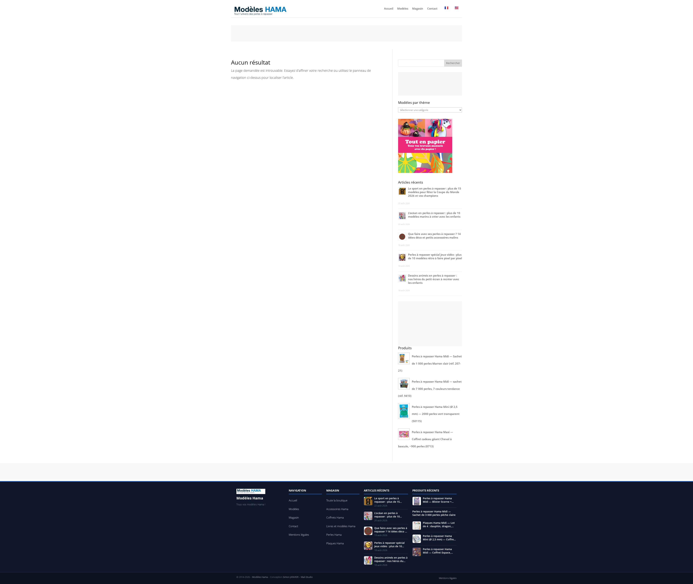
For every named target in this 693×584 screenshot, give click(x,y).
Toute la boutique (336, 500)
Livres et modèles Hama (340, 526)
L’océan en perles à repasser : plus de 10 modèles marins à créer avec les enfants (434, 214)
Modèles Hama (260, 577)
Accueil (388, 8)
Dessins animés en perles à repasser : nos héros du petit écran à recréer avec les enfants (433, 279)
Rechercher (453, 63)
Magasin (417, 8)
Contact (432, 8)
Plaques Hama (335, 543)
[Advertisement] (346, 33)
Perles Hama (334, 534)
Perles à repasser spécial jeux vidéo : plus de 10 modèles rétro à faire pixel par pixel (435, 256)
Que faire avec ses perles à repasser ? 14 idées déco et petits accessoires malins (434, 235)
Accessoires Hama (337, 509)
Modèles (402, 8)
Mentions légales (299, 534)
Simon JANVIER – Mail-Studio (298, 577)
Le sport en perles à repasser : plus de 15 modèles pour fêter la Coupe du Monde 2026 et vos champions (434, 192)
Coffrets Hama (335, 517)
